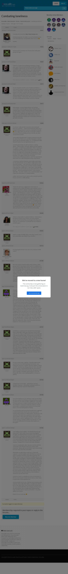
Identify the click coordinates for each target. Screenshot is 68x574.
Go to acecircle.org (34, 293)
